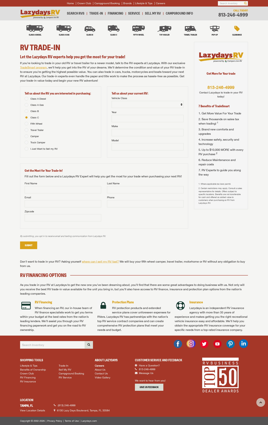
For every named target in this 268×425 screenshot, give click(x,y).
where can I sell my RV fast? (100, 261)
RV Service (65, 377)
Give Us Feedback (149, 387)
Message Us (145, 373)
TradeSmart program (33, 67)
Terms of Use (72, 421)
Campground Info (179, 13)
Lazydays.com (89, 421)
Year (114, 112)
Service (134, 13)
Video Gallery (102, 377)
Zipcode (29, 211)
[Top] (260, 402)
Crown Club (84, 3)
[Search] (245, 3)
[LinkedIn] (243, 343)
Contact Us (101, 373)
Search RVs (75, 13)
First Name (31, 183)
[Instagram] (191, 343)
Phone (110, 197)
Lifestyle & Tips (143, 3)
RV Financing (28, 377)
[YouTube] (217, 344)
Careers (160, 3)
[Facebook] (178, 344)
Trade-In (96, 13)
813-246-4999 (233, 15)
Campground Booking (107, 3)
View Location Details (32, 410)
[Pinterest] (230, 344)
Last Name (113, 183)
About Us (100, 369)
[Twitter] (204, 344)
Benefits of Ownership (33, 369)
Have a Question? (149, 365)
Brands (127, 3)
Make (115, 126)
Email (28, 197)
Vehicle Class (119, 98)
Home (70, 3)
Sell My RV (153, 13)
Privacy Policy (54, 421)
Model (115, 140)
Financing (115, 13)
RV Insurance (28, 381)
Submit (28, 245)
